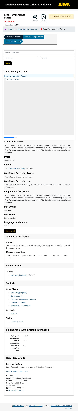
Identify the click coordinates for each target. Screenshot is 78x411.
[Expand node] (76, 10)
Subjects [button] (10, 283)
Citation (35, 21)
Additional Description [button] (17, 236)
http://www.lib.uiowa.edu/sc (17, 371)
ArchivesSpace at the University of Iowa (28, 4)
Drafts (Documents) (18, 302)
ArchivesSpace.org (36, 406)
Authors (14, 314)
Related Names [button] (14, 265)
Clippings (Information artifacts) (23, 299)
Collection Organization (34, 37)
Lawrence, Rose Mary (17, 168)
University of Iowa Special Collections (22, 29)
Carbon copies (16, 296)
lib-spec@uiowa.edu (16, 390)
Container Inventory (13, 41)
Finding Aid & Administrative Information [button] (27, 329)
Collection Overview (13, 37)
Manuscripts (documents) (21, 306)
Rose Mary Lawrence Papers (15, 76)
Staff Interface (18, 406)
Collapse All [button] (10, 231)
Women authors (17, 322)
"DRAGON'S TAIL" (13, 79)
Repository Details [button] (15, 357)
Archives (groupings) (19, 293)
